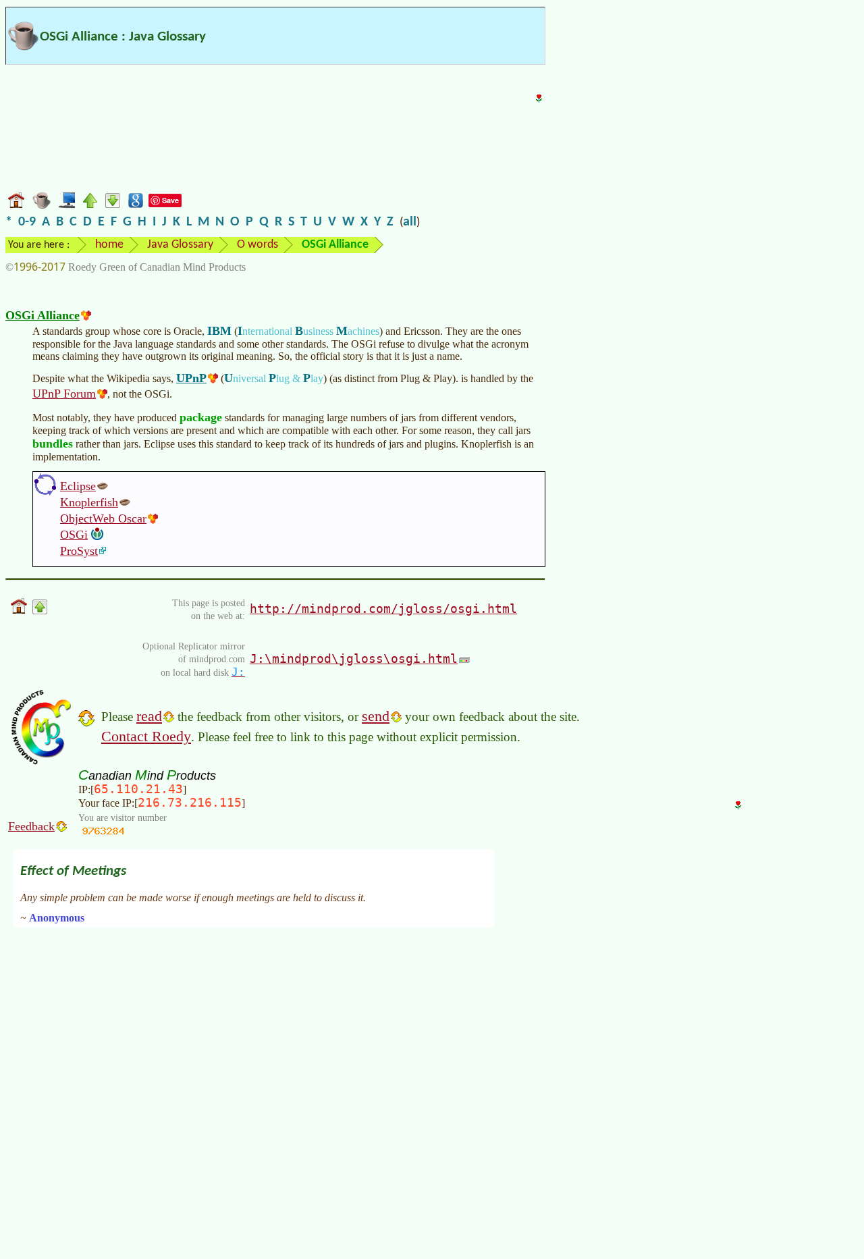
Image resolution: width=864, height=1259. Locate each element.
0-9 (27, 222)
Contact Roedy (146, 736)
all (409, 222)
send (375, 715)
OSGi (74, 534)
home (109, 244)
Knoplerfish (89, 502)
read (149, 715)
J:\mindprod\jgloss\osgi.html (354, 658)
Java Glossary (180, 244)
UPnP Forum (64, 393)
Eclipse (78, 486)
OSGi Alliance (42, 315)
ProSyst (79, 551)
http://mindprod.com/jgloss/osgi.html (383, 608)
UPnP (191, 378)
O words (257, 244)
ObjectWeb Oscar (103, 518)
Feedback (31, 826)
